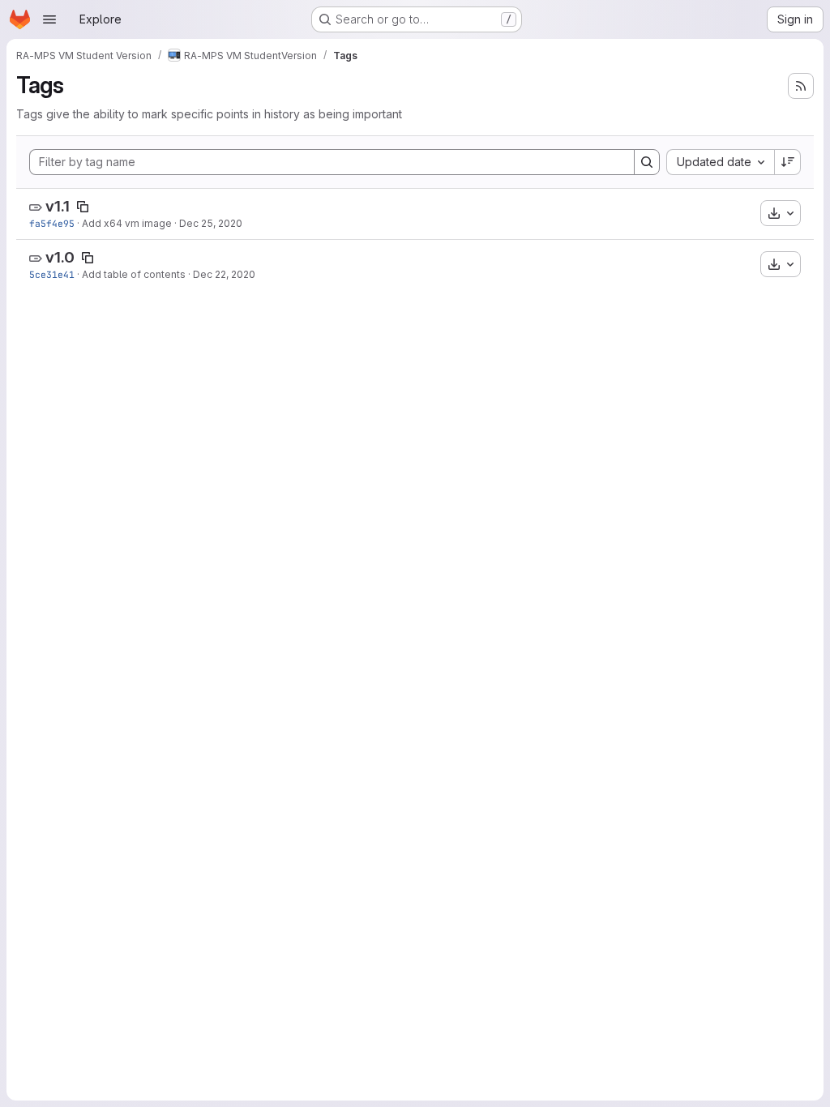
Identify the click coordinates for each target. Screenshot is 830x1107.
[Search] (647, 162)
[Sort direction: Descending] (788, 162)
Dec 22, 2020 (224, 274)
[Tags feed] (801, 86)
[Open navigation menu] (49, 19)
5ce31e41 (52, 274)
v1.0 (60, 257)
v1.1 (57, 206)
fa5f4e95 (52, 223)
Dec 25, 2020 (210, 223)
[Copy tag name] (82, 206)
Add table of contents (134, 274)
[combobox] (720, 162)
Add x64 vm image (127, 223)
